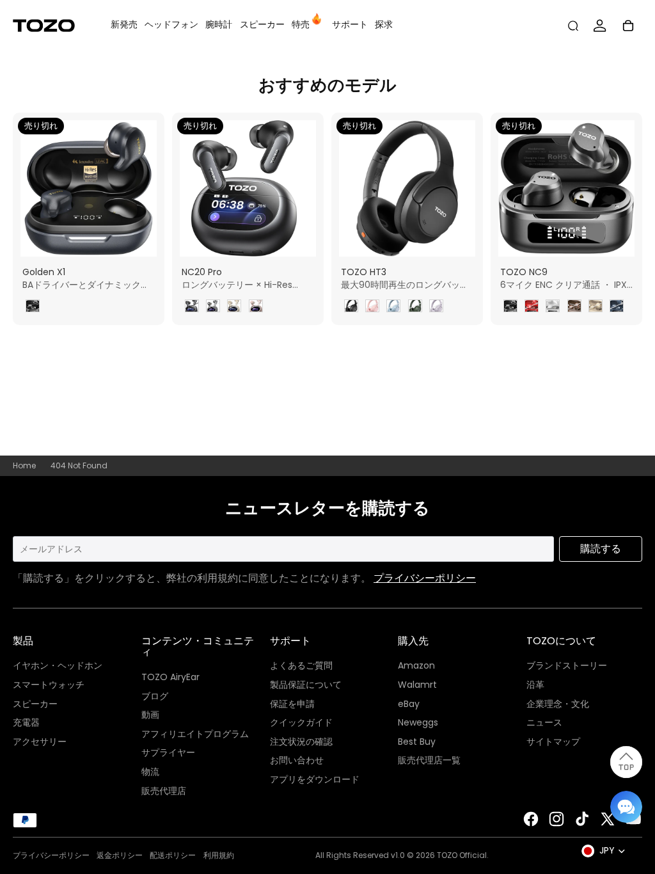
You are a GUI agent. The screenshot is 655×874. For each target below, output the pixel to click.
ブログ (154, 696)
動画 (150, 714)
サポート (350, 24)
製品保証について (306, 684)
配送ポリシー (173, 855)
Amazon (416, 665)
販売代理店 (163, 790)
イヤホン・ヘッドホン (57, 665)
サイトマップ (553, 741)
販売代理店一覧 (429, 760)
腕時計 (218, 24)
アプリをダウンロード (314, 779)
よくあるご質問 (301, 665)
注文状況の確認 (301, 741)
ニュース (544, 722)
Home (24, 466)
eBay (409, 703)
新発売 (124, 24)
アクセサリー (40, 741)
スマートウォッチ (48, 684)
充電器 (26, 722)
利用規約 (218, 855)
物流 (150, 771)
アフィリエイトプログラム (195, 733)
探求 (384, 24)
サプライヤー (168, 752)
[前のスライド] (182, 189)
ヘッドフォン (171, 24)
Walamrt (417, 684)
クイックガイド (301, 722)
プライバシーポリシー (425, 578)
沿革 (535, 684)
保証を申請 (292, 703)
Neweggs (418, 722)
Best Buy (417, 741)
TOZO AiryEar (170, 677)
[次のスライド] (314, 189)
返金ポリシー (120, 855)
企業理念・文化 (557, 703)
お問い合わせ (297, 760)
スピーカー (262, 24)
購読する (600, 548)
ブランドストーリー (566, 665)
